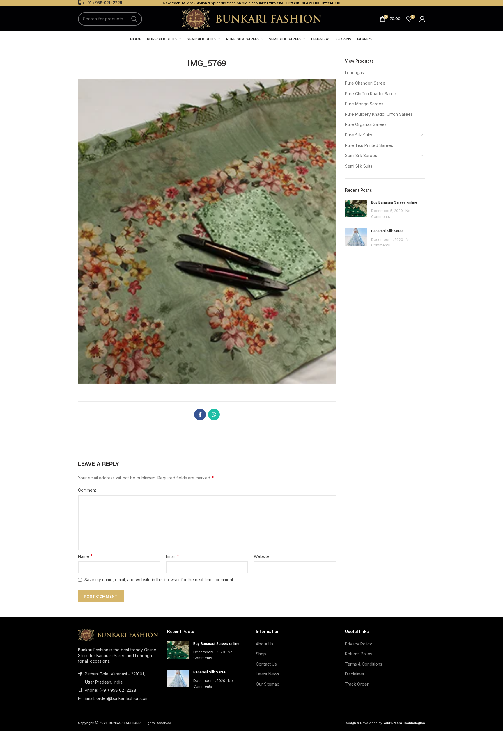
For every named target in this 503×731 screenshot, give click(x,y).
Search (134, 19)
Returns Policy (358, 653)
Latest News (267, 673)
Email (172, 556)
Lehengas (354, 72)
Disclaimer (354, 673)
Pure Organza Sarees (366, 124)
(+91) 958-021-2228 (102, 3)
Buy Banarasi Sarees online (394, 202)
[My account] (422, 19)
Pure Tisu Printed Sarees (369, 145)
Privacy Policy (358, 643)
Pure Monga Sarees (364, 103)
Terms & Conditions (363, 663)
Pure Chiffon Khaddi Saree (370, 93)
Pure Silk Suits (358, 134)
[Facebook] (200, 414)
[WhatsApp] (214, 414)
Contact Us (266, 663)
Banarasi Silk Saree (387, 231)
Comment (87, 490)
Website (262, 556)
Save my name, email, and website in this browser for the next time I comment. (159, 579)
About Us (264, 643)
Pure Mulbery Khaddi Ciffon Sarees (379, 114)
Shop (261, 653)
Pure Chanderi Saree (365, 83)
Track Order (357, 684)
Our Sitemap (267, 684)
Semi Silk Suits (358, 165)
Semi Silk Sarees (361, 155)
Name (85, 556)
